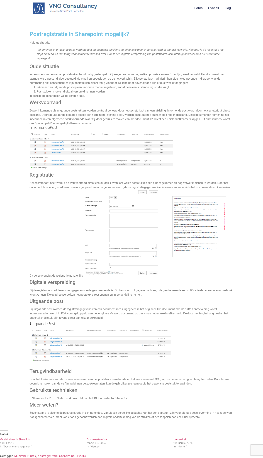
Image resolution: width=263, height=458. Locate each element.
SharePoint (66, 456)
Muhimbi (20, 456)
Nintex (31, 456)
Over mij (213, 8)
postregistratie (48, 456)
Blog (228, 8)
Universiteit (180, 439)
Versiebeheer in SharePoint (15, 439)
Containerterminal (97, 439)
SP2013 (81, 456)
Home (198, 8)
